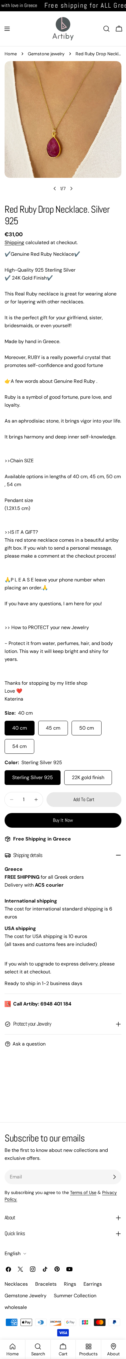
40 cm (19, 728)
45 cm (53, 728)
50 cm (86, 728)
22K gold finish (88, 777)
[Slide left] (55, 188)
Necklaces (16, 1284)
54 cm (19, 746)
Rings (70, 1284)
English (12, 1253)
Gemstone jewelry (46, 54)
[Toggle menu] (7, 29)
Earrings (92, 1284)
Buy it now (63, 820)
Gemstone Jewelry (25, 1295)
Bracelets (46, 1284)
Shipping (14, 242)
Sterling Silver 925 (32, 777)
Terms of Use (83, 1192)
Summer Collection (75, 1295)
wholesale (16, 1307)
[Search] (106, 29)
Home (11, 54)
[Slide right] (71, 188)
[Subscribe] (114, 1176)
